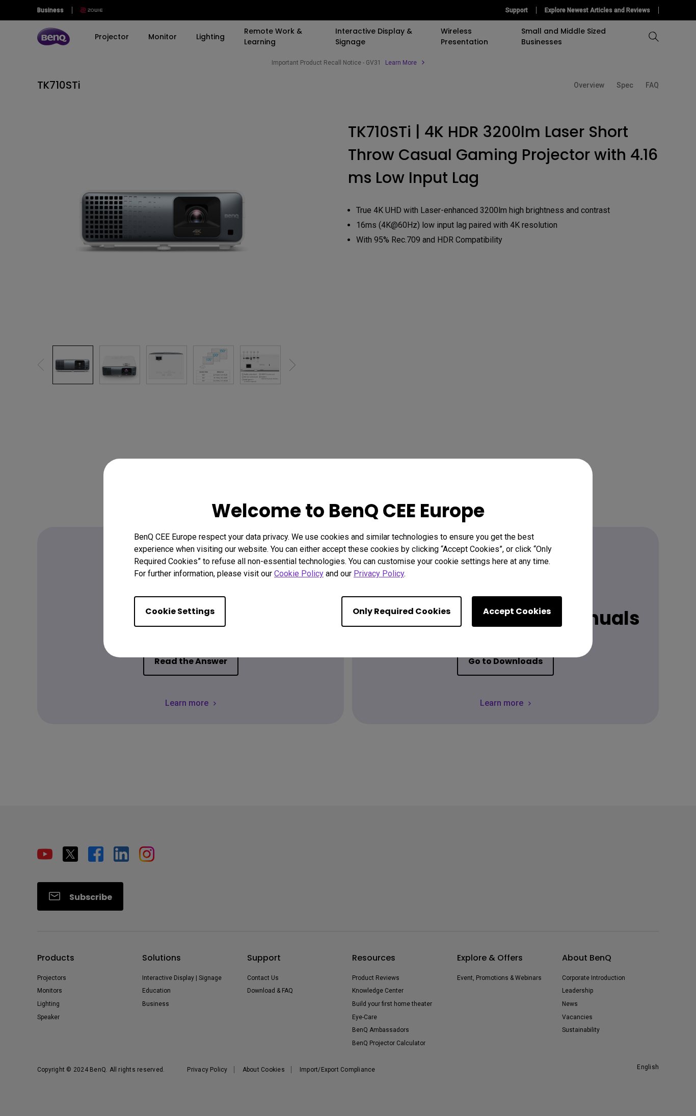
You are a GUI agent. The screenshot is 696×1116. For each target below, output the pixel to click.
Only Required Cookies (401, 611)
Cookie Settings (180, 611)
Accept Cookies (517, 611)
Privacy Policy (379, 573)
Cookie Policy (299, 573)
